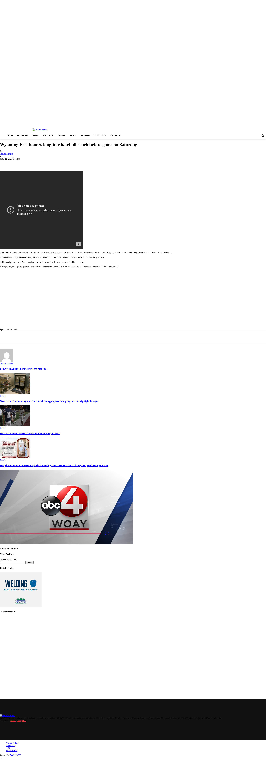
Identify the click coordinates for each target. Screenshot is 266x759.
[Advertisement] (57, 302)
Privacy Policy (12, 743)
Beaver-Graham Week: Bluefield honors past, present (30, 433)
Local (2, 396)
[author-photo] (6, 361)
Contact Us (10, 745)
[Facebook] (25, 163)
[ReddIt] (75, 163)
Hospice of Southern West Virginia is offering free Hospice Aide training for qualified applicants (54, 465)
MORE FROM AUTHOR (35, 369)
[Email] (55, 163)
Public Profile (11, 750)
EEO (8, 748)
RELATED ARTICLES (11, 369)
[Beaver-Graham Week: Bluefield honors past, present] (15, 425)
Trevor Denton (6, 154)
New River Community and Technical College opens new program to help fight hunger (49, 401)
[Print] (45, 163)
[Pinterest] (65, 163)
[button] (262, 135)
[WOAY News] (40, 129)
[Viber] (85, 163)
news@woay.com (18, 720)
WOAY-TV (15, 755)
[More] (95, 163)
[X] (35, 163)
